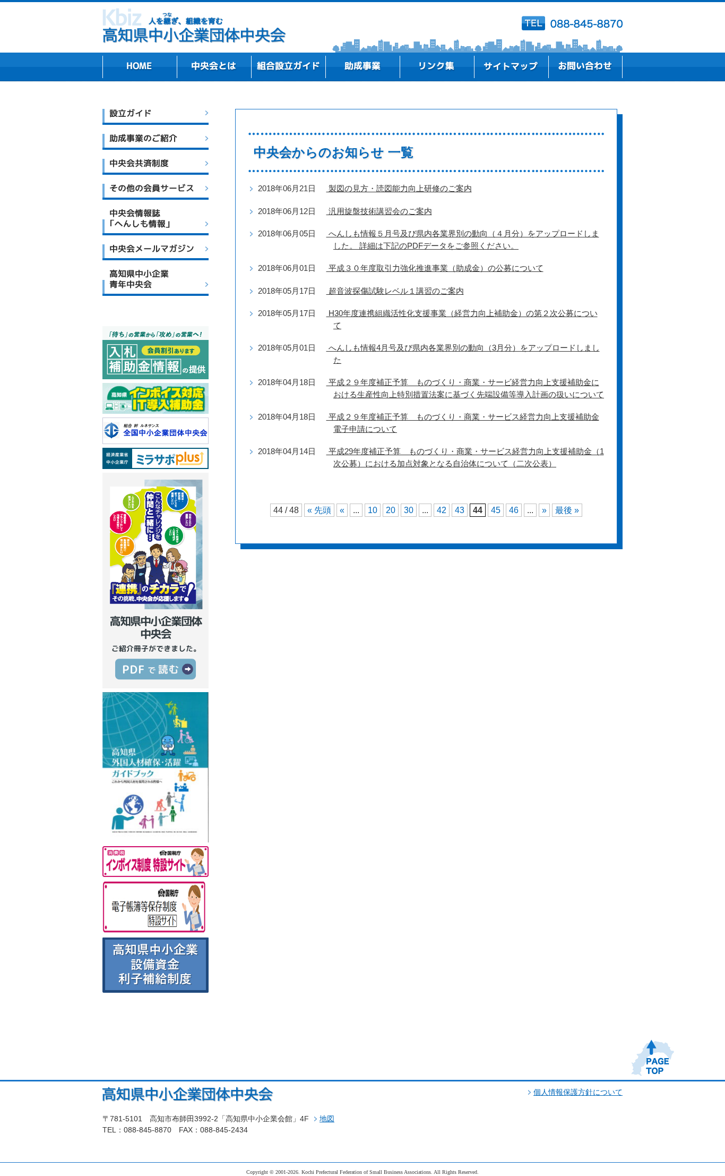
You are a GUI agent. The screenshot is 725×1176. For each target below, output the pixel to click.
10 (372, 510)
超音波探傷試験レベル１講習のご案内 (395, 290)
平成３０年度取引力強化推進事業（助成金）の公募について (434, 267)
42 (441, 510)
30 (408, 510)
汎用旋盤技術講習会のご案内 (379, 211)
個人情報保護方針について (578, 1092)
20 (390, 510)
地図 (327, 1118)
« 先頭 (319, 510)
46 (514, 510)
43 (459, 510)
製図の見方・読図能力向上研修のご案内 (399, 188)
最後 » (567, 510)
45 (495, 510)
